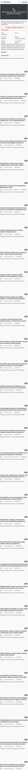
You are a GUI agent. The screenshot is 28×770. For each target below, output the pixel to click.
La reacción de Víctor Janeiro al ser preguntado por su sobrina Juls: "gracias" (13, 320)
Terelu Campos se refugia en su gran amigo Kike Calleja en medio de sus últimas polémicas (14, 609)
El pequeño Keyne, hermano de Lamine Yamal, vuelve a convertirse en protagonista (12, 542)
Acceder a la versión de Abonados (14, 27)
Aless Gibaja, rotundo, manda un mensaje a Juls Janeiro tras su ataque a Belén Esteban (13, 632)
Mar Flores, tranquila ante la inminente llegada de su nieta (12, 186)
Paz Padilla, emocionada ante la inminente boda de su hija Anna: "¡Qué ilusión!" (13, 364)
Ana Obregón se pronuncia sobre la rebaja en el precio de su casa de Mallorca (13, 498)
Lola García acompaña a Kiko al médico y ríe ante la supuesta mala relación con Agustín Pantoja (13, 75)
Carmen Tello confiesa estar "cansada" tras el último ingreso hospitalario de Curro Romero (13, 476)
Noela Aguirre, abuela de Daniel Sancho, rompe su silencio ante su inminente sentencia (13, 431)
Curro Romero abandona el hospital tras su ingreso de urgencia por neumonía (14, 453)
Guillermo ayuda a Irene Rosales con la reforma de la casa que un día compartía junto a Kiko (13, 387)
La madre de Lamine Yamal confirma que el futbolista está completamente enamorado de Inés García (14, 565)
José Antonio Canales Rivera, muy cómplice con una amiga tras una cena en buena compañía (13, 743)
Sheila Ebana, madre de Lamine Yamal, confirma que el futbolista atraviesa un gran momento (12, 520)
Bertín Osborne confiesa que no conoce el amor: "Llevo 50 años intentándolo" (13, 253)
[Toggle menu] (1, 2)
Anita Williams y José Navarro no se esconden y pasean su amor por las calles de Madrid (13, 676)
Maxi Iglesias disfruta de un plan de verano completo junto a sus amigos (14, 720)
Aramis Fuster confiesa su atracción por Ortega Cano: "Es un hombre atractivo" (13, 119)
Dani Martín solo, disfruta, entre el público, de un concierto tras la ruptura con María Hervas (14, 698)
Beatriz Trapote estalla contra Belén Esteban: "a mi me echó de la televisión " (13, 297)
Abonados (24, 2)
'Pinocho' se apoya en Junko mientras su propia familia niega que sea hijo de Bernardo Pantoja (13, 97)
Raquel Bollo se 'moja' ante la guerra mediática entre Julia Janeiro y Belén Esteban (11, 164)
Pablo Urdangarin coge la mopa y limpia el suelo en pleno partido (13, 654)
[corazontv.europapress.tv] (8, 2)
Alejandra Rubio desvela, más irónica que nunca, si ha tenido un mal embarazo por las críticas (13, 208)
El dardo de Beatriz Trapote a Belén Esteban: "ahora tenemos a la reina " (11, 275)
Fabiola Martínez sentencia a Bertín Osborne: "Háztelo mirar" (11, 231)
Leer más (3, 52)
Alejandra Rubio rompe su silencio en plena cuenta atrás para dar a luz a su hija (14, 587)
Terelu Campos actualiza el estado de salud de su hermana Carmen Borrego (13, 342)
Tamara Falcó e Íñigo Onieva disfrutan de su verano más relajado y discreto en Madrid (13, 142)
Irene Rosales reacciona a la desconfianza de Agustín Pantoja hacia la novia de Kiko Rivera (13, 409)
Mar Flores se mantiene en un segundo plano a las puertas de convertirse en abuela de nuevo (12, 765)
